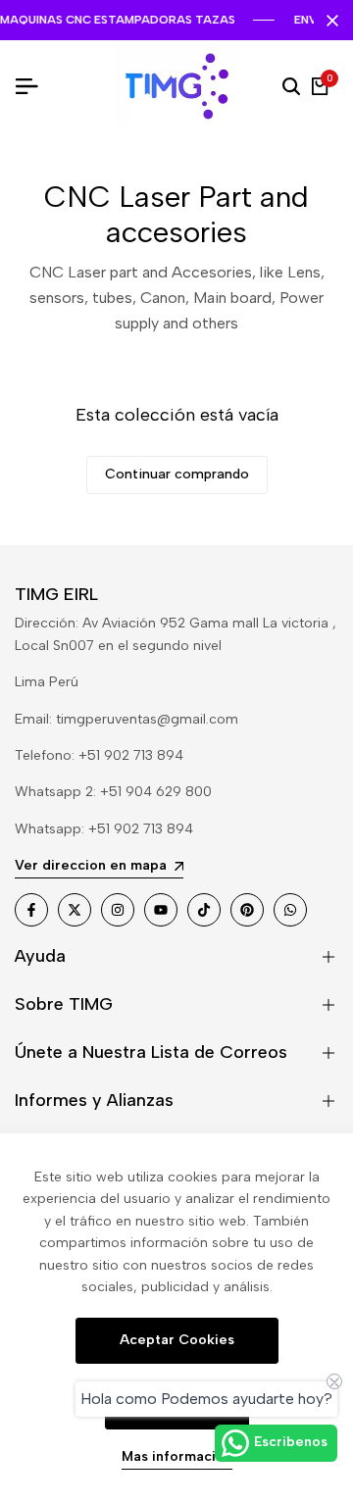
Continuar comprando (177, 474)
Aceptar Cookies (177, 1339)
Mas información (177, 1457)
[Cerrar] (328, 20)
